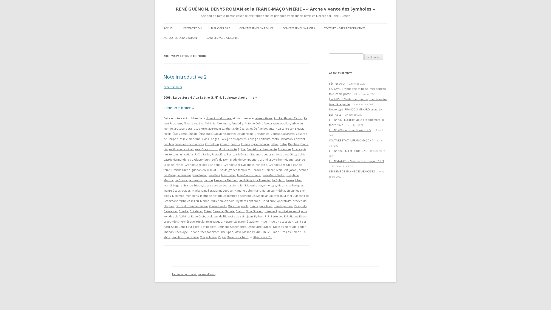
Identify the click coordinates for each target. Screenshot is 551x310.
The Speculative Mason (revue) (241, 232)
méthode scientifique (241, 196)
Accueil (169, 28)
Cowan (224, 144)
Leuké (290, 180)
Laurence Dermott (226, 180)
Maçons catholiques (290, 185)
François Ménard (238, 154)
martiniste (268, 190)
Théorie (194, 232)
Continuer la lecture (179, 108)
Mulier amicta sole (222, 201)
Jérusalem (184, 175)
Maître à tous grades (177, 190)
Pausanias (171, 211)
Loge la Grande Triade (187, 185)
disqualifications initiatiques (182, 149)
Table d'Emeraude (285, 227)
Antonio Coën (253, 123)
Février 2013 (337, 83)
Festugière (218, 154)
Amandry (237, 123)
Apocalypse (271, 123)
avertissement (173, 87)
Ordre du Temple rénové (192, 206)
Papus (254, 206)
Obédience (269, 201)
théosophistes (210, 232)
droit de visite (228, 149)
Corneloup (212, 144)
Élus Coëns (180, 134)
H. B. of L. (213, 170)
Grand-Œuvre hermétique (277, 159)
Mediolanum (264, 196)
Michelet (184, 201)
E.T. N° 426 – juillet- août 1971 (347, 151)
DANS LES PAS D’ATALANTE (222, 38)
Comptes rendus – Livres (298, 28)
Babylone (220, 134)
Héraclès (257, 170)
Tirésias (285, 232)
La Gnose (181, 180)
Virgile (222, 237)
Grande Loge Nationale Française (245, 165)
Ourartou (234, 206)
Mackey (197, 190)
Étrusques (205, 134)
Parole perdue (283, 206)
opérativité (284, 201)
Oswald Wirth (218, 206)
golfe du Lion (220, 159)
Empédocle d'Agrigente (262, 149)
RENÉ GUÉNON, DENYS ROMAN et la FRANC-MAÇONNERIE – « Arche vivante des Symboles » (275, 9)
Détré (283, 144)
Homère (270, 170)
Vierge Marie (208, 237)
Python (258, 216)
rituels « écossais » (281, 221)
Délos (274, 144)
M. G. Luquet (248, 185)
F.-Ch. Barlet (202, 154)
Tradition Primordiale (185, 237)
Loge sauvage (212, 185)
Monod (204, 201)
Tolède (296, 232)
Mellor (278, 196)
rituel (264, 221)
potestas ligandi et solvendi (282, 211)
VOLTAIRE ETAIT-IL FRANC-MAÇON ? (351, 140)
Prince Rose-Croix (193, 216)
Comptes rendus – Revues (256, 28)
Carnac (275, 134)
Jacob (293, 170)
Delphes (293, 144)
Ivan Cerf (282, 170)
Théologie (181, 232)
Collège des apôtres (233, 139)
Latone (208, 180)
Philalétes (196, 211)
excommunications (181, 154)
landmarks (196, 180)
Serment (223, 227)
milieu (195, 201)
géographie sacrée (276, 154)
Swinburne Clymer (259, 227)
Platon (240, 211)
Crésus (235, 144)
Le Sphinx (278, 180)
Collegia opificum (259, 139)
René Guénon (250, 221)
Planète (229, 211)
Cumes (245, 144)
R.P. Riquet (291, 216)
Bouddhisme (245, 134)
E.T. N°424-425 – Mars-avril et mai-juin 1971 (356, 161)
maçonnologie (267, 185)
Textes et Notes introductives (344, 28)
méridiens (192, 196)
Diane (304, 144)
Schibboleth (208, 227)
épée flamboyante (262, 128)
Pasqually (300, 206)
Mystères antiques (248, 201)
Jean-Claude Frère (249, 175)
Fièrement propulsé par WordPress (193, 274)
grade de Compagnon (244, 159)
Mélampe (178, 196)
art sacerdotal (183, 128)
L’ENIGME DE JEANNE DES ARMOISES (352, 171)
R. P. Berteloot (274, 216)
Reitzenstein (232, 221)
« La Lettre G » (285, 128)
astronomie (215, 128)
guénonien (199, 170)
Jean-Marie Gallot (273, 175)
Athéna (229, 128)
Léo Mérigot (246, 180)
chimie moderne (190, 139)
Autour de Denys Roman (180, 38)
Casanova (288, 134)
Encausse (284, 149)
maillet (207, 190)
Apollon (285, 123)
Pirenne (218, 211)
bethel (231, 134)
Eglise (242, 149)
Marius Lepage (223, 190)
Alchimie (210, 123)
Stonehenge (238, 227)
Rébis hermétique (183, 221)
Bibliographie (220, 28)
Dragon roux (209, 149)
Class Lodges (210, 139)
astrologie (200, 128)
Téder (302, 227)
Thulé (266, 232)
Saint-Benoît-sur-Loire (185, 227)
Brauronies (262, 134)
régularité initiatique (209, 221)
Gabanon (256, 154)
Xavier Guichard (237, 237)
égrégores (242, 128)
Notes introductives (218, 118)
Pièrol (208, 211)
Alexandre (223, 123)
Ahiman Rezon (292, 118)
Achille (278, 118)
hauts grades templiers (235, 170)
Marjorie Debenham (247, 190)
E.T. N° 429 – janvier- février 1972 (350, 130)
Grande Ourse (180, 170)
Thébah (169, 232)
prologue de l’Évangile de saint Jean (230, 216)
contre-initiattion (282, 139)
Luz (225, 185)
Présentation (192, 28)
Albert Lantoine (193, 123)
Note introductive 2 (185, 76)
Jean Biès (214, 175)
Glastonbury (202, 159)
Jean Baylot (199, 175)
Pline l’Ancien (254, 211)
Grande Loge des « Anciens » (203, 165)
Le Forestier (263, 180)
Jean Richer (228, 175)
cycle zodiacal (260, 144)
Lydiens (234, 185)
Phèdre (184, 211)
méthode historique (213, 196)
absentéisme (263, 118)
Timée (275, 232)
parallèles (265, 206)
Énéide (193, 134)
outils (244, 206)
